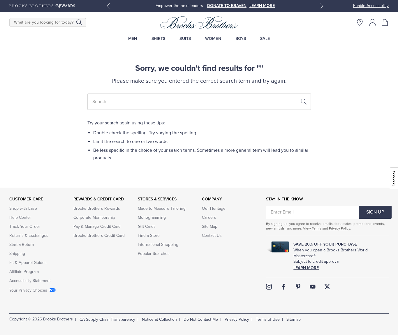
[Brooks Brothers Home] (199, 22)
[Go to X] (327, 287)
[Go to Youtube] (313, 287)
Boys (240, 38)
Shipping (17, 253)
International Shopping (158, 244)
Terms (316, 228)
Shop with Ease (23, 208)
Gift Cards (147, 226)
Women (213, 38)
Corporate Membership (94, 217)
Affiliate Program (24, 271)
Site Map (209, 226)
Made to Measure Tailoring (162, 208)
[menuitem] (132, 39)
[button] (385, 22)
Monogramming (152, 217)
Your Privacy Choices (28, 290)
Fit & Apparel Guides (28, 262)
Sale (265, 38)
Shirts (158, 38)
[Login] (372, 22)
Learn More (306, 267)
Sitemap (293, 319)
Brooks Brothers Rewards (96, 208)
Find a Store (149, 235)
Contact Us (212, 235)
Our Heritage (214, 208)
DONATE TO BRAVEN (226, 5)
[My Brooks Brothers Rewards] (42, 6)
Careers (209, 217)
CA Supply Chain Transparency (107, 319)
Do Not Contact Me (201, 319)
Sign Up (375, 212)
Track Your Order (24, 226)
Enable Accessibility (371, 5)
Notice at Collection (159, 319)
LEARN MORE (262, 5)
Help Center (20, 217)
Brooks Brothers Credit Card (99, 235)
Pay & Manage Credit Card (97, 226)
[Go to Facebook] (283, 287)
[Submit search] (79, 22)
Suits (185, 38)
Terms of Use (268, 319)
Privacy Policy (339, 228)
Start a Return (21, 244)
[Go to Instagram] (269, 287)
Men (132, 38)
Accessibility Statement (30, 280)
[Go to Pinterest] (298, 287)
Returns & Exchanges (28, 235)
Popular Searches (154, 253)
